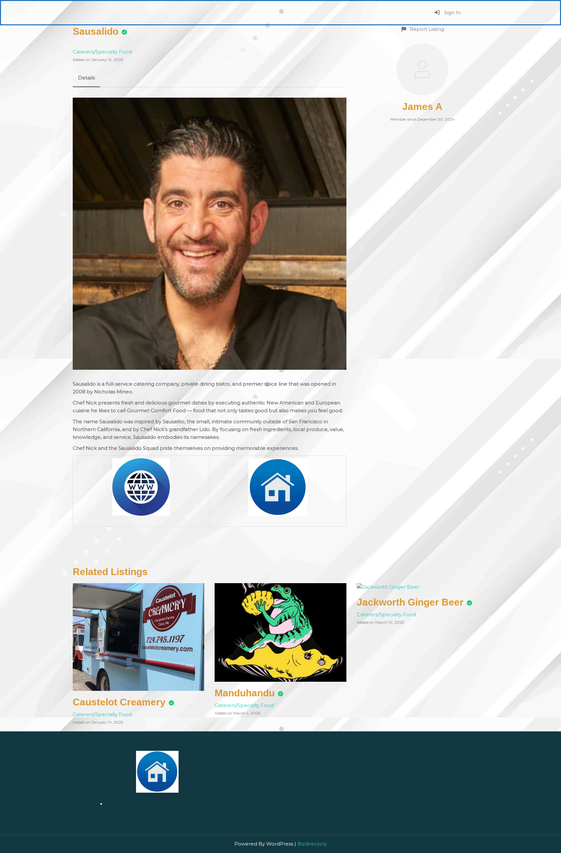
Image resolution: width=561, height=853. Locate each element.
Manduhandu (245, 693)
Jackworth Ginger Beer (410, 602)
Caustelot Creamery (119, 702)
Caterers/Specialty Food (102, 52)
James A (422, 106)
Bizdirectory (312, 844)
